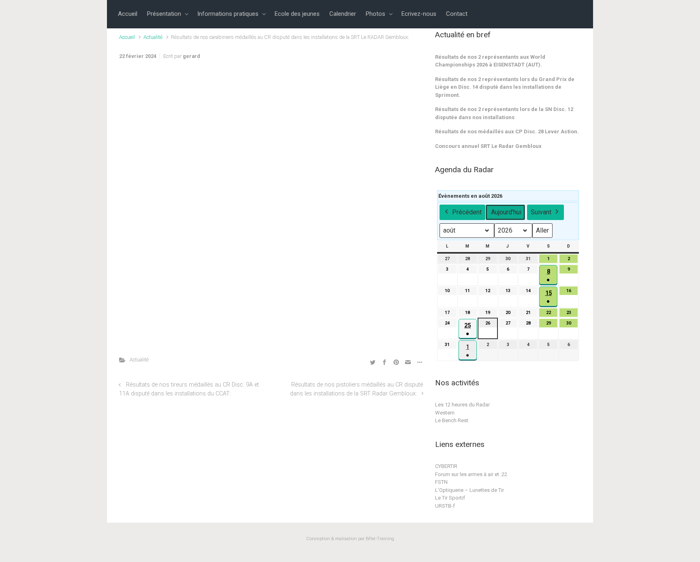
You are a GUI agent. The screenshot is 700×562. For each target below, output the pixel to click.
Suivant (541, 212)
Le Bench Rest (451, 420)
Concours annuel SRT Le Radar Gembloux (488, 146)
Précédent (467, 212)
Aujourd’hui (506, 212)
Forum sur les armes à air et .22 (471, 474)
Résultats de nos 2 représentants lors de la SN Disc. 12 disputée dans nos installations (504, 113)
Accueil (127, 37)
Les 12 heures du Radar (462, 405)
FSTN (441, 482)
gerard (191, 56)
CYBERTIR (446, 466)
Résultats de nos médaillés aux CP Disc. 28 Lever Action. (507, 131)
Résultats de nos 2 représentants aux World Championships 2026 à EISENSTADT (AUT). (490, 61)
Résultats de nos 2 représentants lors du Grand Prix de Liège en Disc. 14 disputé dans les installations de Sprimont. (504, 87)
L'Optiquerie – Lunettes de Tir (469, 490)
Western (445, 413)
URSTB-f (445, 506)
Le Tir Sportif (450, 498)
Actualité (152, 37)
